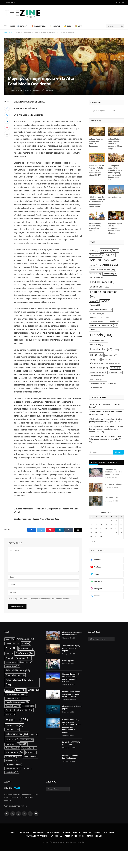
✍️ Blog (67, 26)
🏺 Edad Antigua (38, 26)
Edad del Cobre (99, 286)
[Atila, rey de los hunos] (95, 487)
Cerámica (110, 260)
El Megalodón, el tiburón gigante (72, 707)
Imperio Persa (96, 345)
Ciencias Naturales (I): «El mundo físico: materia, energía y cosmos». (71, 677)
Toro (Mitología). (111, 498)
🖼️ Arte (78, 26)
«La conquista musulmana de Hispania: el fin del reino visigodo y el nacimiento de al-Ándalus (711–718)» (115, 173)
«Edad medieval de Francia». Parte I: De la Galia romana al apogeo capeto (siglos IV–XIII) (97, 201)
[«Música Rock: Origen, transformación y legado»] (53, 649)
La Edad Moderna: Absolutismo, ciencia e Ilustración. (96, 142)
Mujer (106, 359)
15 (106, 529)
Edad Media (38, 832)
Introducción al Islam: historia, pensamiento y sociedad (95, 227)
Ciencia (66, 832)
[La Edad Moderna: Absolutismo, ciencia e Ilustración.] (97, 131)
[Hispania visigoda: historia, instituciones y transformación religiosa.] (116, 215)
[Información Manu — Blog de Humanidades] (23, 14)
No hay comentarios (34, 90)
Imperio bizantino (115, 197)
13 (96, 529)
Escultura (94, 301)
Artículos (109, 832)
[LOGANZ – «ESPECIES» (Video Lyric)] (53, 745)
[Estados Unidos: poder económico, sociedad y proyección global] (53, 694)
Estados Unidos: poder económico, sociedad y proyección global (71, 693)
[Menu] (5, 26)
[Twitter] (6, 114)
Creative (87, 832)
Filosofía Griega (97, 321)
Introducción (101, 349)
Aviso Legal (56, 836)
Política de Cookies (74, 836)
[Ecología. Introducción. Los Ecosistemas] (53, 759)
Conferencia (109, 264)
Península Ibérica (97, 384)
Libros (96, 354)
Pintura (112, 384)
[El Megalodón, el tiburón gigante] (53, 709)
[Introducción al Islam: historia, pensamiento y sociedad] (97, 215)
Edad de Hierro (96, 278)
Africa (94, 251)
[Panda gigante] (53, 664)
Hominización (98, 340)
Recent (102, 462)
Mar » (96, 541)
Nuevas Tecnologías (98, 372)
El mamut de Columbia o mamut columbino (72, 633)
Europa (95, 305)
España (104, 301)
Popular (93, 462)
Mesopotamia (111, 355)
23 (111, 533)
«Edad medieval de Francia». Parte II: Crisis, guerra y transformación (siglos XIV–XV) (96, 170)
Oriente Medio (115, 372)
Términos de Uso (94, 836)
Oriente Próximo (97, 376)
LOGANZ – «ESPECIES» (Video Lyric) (71, 743)
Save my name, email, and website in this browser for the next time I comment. (41, 599)
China (93, 265)
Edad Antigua (53, 832)
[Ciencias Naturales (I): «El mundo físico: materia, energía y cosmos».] (53, 677)
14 (101, 529)
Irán (118, 350)
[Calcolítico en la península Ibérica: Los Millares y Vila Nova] (95, 472)
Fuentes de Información (103, 325)
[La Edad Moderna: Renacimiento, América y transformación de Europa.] (116, 131)
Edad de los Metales (103, 294)
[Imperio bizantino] (116, 189)
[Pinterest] (6, 127)
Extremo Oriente (97, 314)
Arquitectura (96, 255)
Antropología (109, 250)
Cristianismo (95, 274)
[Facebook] (6, 108)
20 (96, 533)
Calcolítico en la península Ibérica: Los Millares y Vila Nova (113, 471)
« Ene (91, 541)
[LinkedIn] (6, 121)
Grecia (94, 330)
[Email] (6, 133)
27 (96, 537)
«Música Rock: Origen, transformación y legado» (71, 648)
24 (116, 533)
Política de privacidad (37, 836)
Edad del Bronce (102, 282)
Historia (101, 335)
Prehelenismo (96, 387)
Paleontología (98, 379)
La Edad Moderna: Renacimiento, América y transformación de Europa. (115, 143)
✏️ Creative (55, 26)
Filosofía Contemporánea (101, 317)
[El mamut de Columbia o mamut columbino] (53, 635)
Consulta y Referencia (102, 269)
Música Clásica (96, 363)
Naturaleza (99, 367)
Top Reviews (112, 462)
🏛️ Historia (22, 26)
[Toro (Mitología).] (95, 501)
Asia (95, 259)
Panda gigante (68, 661)
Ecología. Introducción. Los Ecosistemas (71, 757)
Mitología (95, 359)
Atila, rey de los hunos (113, 484)
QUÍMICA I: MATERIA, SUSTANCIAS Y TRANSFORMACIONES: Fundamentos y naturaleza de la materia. (71, 726)
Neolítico (115, 368)
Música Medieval (113, 363)
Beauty (97, 832)
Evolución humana (101, 309)
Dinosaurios (110, 274)
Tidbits (76, 832)
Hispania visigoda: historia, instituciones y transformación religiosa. (115, 228)
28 (101, 537)
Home (12, 26)
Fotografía (113, 321)
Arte (110, 255)
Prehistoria (24, 832)
